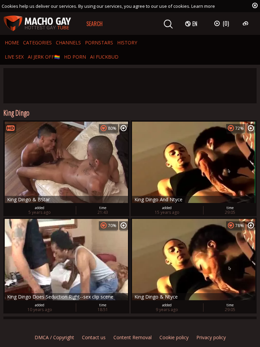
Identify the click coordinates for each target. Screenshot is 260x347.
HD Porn (75, 57)
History (127, 42)
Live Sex (14, 57)
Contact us (94, 337)
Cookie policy (174, 337)
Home (12, 42)
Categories (37, 42)
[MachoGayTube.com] (37, 24)
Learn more (203, 6)
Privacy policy (211, 337)
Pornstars (99, 42)
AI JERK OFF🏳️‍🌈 (44, 57)
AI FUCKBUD (104, 57)
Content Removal (132, 337)
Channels (68, 42)
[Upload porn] (246, 23)
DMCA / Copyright (54, 337)
